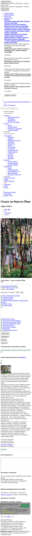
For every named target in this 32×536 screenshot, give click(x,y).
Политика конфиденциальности (18, 533)
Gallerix (8, 516)
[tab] (7, 209)
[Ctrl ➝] (8, 319)
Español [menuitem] (16, 102)
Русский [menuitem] (6, 102)
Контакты (18, 529)
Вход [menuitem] (5, 105)
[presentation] (17, 216)
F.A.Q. (8, 529)
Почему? (23, 357)
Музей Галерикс (9, 112)
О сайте (12, 529)
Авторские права (6, 534)
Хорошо (25, 505)
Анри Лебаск (10, 289)
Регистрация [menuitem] (11, 105)
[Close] (1, 469)
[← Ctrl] (6, 305)
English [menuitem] (12, 102)
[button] (9, 13)
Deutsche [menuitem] (27, 102)
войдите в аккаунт (6, 494)
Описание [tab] (8, 213)
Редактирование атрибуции (9, 286)
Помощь (3, 529)
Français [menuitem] (21, 102)
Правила (16, 531)
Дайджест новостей (10, 95)
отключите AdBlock (7, 444)
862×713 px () (12, 287)
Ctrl (17, 292)
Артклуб (9, 132)
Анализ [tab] (6, 214)
